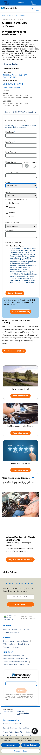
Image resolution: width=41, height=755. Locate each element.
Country (8, 182)
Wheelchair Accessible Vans (13, 656)
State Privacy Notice (23, 732)
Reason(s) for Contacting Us (16, 199)
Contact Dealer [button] (11, 64)
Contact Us (16, 629)
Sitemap (15, 647)
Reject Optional (30, 745)
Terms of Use (24, 728)
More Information (20, 396)
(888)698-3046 (13, 83)
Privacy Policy (8, 732)
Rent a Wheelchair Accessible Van (16, 664)
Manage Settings (20, 751)
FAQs (5, 644)
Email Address (10, 152)
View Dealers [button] (20, 604)
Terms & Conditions (10, 728)
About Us (6, 629)
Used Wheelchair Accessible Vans (15, 662)
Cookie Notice (20, 740)
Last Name (9, 142)
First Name (9, 132)
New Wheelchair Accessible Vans (15, 659)
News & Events (23, 644)
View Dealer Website (12, 87)
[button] (7, 3)
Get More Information (14, 351)
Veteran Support (23, 641)
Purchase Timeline (12, 223)
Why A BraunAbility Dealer (20, 560)
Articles (12, 644)
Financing (6, 647)
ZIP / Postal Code (12, 172)
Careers (26, 629)
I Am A (7, 192)
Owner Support (9, 641)
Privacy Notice (33, 740)
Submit (21, 691)
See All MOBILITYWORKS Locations (21, 112)
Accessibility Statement (12, 724)
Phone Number (11, 162)
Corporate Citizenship (11, 632)
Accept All (10, 745)
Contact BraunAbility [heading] (15, 121)
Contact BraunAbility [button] (20, 312)
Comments (9, 230)
